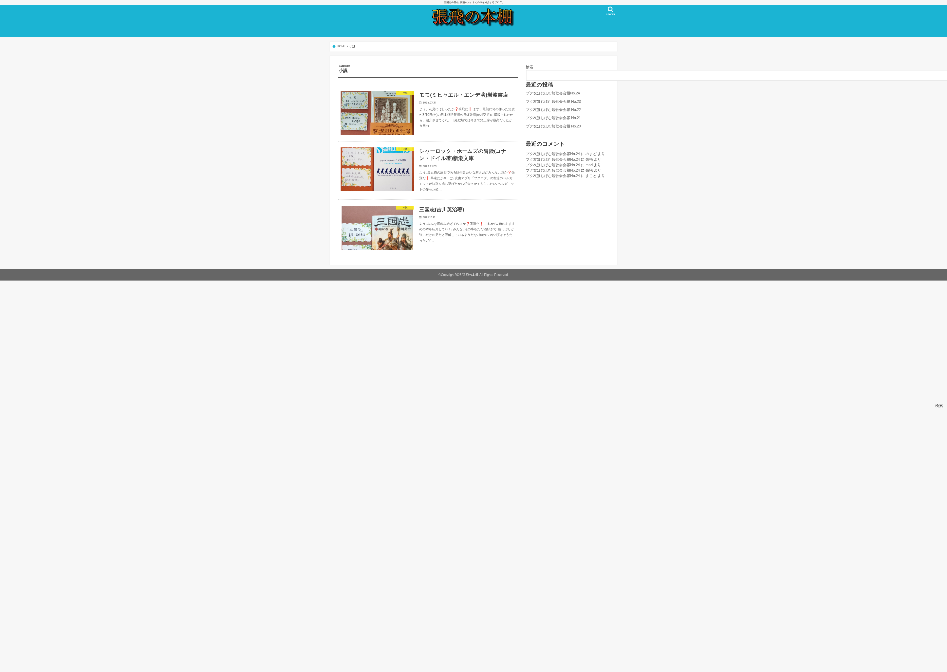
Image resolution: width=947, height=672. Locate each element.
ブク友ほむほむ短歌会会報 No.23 (553, 102)
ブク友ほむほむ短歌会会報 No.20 (553, 126)
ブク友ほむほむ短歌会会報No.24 (553, 93)
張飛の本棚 (470, 275)
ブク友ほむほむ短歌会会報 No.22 (553, 110)
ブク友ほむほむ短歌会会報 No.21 (553, 118)
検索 (529, 67)
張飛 (589, 159)
